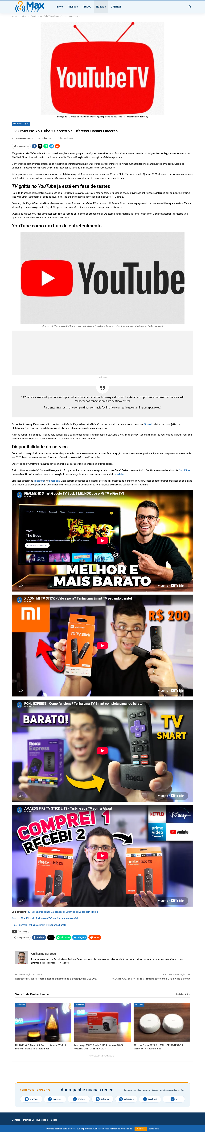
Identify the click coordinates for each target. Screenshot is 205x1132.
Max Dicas (184, 470)
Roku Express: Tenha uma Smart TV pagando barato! (39, 924)
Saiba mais (154, 1129)
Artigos (87, 6)
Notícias (101, 6)
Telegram (39, 480)
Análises (73, 6)
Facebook (54, 480)
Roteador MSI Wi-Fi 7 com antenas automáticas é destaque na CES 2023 (56, 978)
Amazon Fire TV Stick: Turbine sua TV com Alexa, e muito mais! (45, 918)
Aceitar (140, 1128)
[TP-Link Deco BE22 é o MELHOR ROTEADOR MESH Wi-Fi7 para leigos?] (162, 1022)
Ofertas (116, 6)
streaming (23, 931)
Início (60, 6)
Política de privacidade (35, 1120)
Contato (16, 1120)
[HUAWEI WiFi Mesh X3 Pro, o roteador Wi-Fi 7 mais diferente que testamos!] (43, 1022)
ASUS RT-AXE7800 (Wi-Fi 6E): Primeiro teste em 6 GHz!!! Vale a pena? (151, 978)
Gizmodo (148, 424)
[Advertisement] (102, 353)
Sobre (54, 1120)
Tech (26, 124)
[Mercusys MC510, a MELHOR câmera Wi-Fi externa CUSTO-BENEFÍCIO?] (102, 1022)
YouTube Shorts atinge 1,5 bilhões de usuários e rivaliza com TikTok (62, 911)
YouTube (119, 474)
